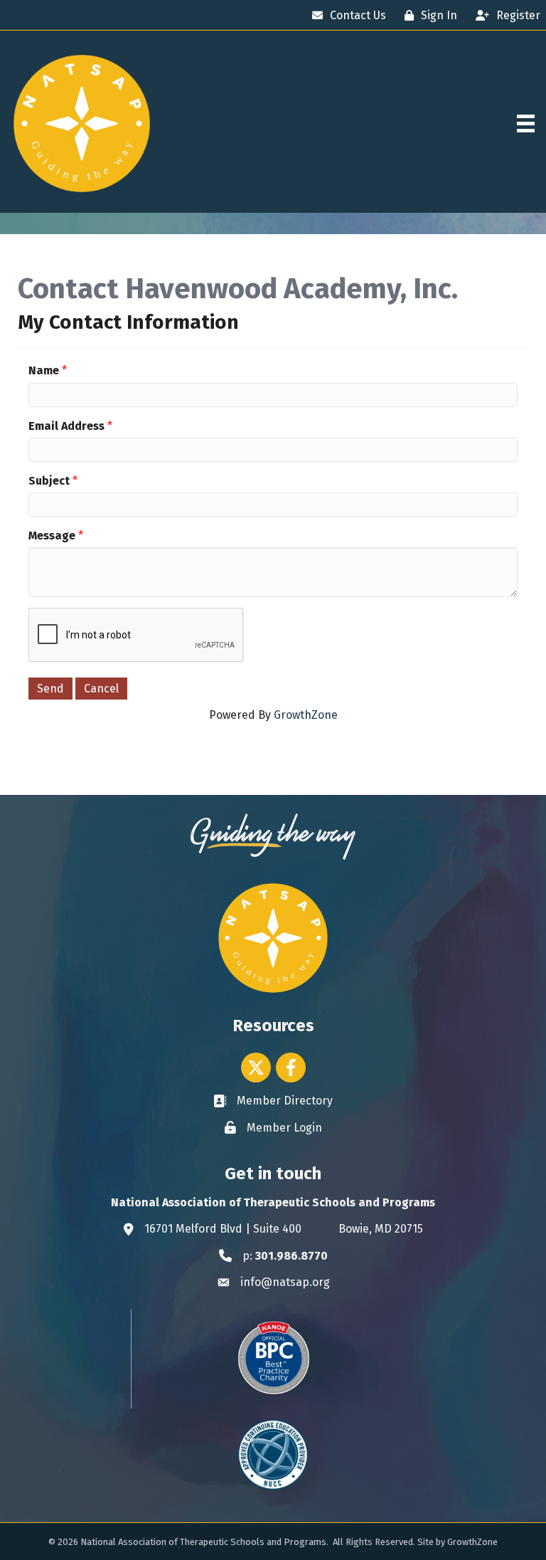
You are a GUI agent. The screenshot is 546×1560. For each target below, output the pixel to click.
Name (43, 370)
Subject (49, 481)
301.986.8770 (291, 1256)
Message (51, 535)
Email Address (66, 426)
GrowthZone (306, 715)
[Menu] (525, 123)
